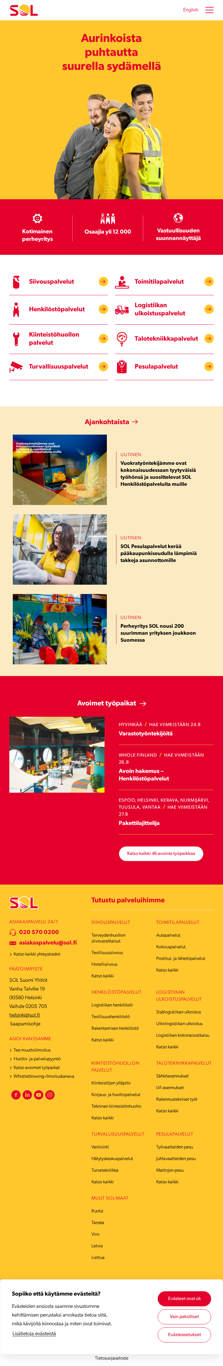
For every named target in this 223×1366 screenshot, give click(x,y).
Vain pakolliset (184, 1317)
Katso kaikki (102, 976)
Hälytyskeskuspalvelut (112, 1159)
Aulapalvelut (168, 935)
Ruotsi (97, 1211)
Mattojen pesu (170, 1170)
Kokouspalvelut (171, 947)
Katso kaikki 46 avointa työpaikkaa (161, 853)
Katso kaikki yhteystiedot (37, 954)
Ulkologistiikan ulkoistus (179, 1024)
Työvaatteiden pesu (174, 1147)
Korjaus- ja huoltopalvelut (115, 1095)
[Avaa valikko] (209, 10)
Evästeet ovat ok (184, 1298)
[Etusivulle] (23, 10)
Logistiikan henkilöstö (112, 1005)
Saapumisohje (25, 1024)
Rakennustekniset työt (176, 1099)
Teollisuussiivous (107, 953)
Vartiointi (100, 1147)
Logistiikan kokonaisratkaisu (182, 1035)
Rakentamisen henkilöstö (115, 1028)
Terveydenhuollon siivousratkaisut (108, 938)
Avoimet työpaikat (106, 703)
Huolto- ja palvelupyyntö (37, 1059)
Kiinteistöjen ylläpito (111, 1083)
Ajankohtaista (107, 422)
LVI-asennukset (170, 1088)
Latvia (97, 1246)
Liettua (98, 1257)
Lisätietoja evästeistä (34, 1334)
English (190, 10)
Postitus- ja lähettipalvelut (180, 958)
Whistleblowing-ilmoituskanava (44, 1076)
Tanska (97, 1223)
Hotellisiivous (104, 964)
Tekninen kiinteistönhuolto (116, 1106)
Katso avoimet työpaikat (37, 1068)
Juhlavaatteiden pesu (176, 1159)
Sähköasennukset (172, 1076)
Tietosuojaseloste (111, 1358)
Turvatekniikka (104, 1170)
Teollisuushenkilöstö (110, 1017)
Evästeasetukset (184, 1335)
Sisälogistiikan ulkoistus (178, 1012)
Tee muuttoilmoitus (32, 1050)
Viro (95, 1234)
